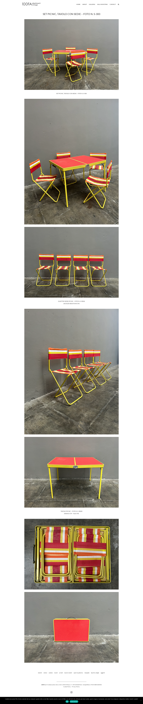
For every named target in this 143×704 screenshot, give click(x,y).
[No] (141, 700)
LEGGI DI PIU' (73, 701)
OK (67, 701)
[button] (118, 4)
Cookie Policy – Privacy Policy (71, 686)
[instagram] (71, 692)
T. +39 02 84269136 (76, 684)
